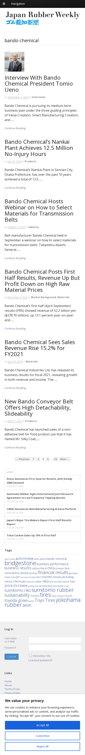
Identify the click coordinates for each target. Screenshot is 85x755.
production (33, 585)
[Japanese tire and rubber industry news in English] (43, 24)
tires (45, 594)
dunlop (33, 573)
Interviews (38, 97)
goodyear (73, 573)
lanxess (32, 577)
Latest (9, 472)
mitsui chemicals (15, 581)
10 (55, 459)
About (8, 685)
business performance (52, 564)
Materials (63, 297)
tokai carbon (57, 595)
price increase (16, 585)
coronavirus (12, 573)
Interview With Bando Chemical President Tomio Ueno (39, 83)
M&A (38, 577)
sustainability (17, 595)
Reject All (42, 746)
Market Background (43, 297)
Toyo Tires (45, 600)
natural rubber (34, 581)
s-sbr (66, 585)
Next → (64, 459)
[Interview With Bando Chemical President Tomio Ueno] (16, 72)
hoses (7, 577)
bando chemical (56, 559)
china (51, 568)
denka (24, 573)
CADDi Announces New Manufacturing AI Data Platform (41, 509)
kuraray (24, 577)
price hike (69, 581)
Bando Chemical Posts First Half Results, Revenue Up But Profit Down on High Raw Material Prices (42, 280)
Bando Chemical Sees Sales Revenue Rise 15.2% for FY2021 (40, 348)
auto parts (39, 559)
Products (30, 161)
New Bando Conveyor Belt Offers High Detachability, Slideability (39, 407)
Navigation (18, 4)
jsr (18, 577)
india (13, 577)
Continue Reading (15, 128)
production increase (51, 586)
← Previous (22, 459)
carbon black (39, 568)
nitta (45, 581)
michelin (47, 577)
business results (18, 568)
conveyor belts (62, 568)
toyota (31, 600)
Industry (33, 227)
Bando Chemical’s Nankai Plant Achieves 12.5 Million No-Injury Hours (39, 148)
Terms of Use (12, 689)
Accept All (42, 725)
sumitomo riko (18, 590)
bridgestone (20, 563)
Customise (42, 736)
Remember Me (42, 656)
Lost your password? (40, 660)
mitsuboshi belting (63, 577)
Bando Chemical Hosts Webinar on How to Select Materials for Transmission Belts (39, 210)
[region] (42, 724)
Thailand (34, 595)
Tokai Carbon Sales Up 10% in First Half (31, 535)
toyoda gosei (16, 600)
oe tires (58, 581)
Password (10, 647)
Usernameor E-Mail (11, 639)
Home (8, 681)
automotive (24, 558)
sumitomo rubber (53, 589)
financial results (53, 572)
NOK (51, 581)
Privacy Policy (12, 693)
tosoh (68, 595)
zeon (26, 605)
